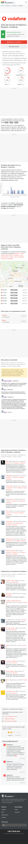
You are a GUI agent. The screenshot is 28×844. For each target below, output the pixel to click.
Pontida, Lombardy (20, 540)
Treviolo (22, 253)
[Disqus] (14, 396)
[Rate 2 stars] (11, 732)
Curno (21, 255)
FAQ (3, 812)
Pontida (11, 257)
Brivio (11, 255)
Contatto (4, 817)
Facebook (17, 812)
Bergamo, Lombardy (19, 463)
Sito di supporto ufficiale (11, 721)
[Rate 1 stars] (8, 732)
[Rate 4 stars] (16, 732)
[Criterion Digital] (14, 831)
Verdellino (10, 258)
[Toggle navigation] (26, 2)
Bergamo (16, 253)
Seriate (3, 255)
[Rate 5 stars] (19, 732)
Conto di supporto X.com (11, 716)
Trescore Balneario (19, 257)
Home (2, 5)
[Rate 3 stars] (14, 732)
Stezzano (3, 258)
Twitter (16, 809)
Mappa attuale (15, 46)
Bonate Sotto (4, 257)
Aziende (8, 5)
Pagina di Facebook (9, 718)
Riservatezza (5, 815)
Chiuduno (16, 255)
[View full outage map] (14, 274)
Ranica (7, 255)
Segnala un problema (15, 42)
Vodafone (14, 5)
